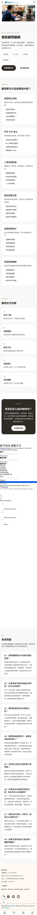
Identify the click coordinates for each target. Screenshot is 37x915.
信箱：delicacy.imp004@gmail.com (12, 876)
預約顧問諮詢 (24, 68)
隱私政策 (10, 889)
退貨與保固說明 (18, 889)
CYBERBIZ (6, 908)
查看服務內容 (8, 68)
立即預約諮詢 (18, 428)
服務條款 (4, 889)
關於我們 (27, 889)
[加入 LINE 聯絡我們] (4, 902)
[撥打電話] (4, 896)
